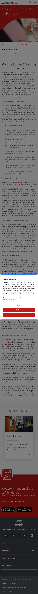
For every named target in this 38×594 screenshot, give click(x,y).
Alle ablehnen (19, 310)
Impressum (12, 299)
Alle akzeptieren (19, 315)
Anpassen (19, 305)
